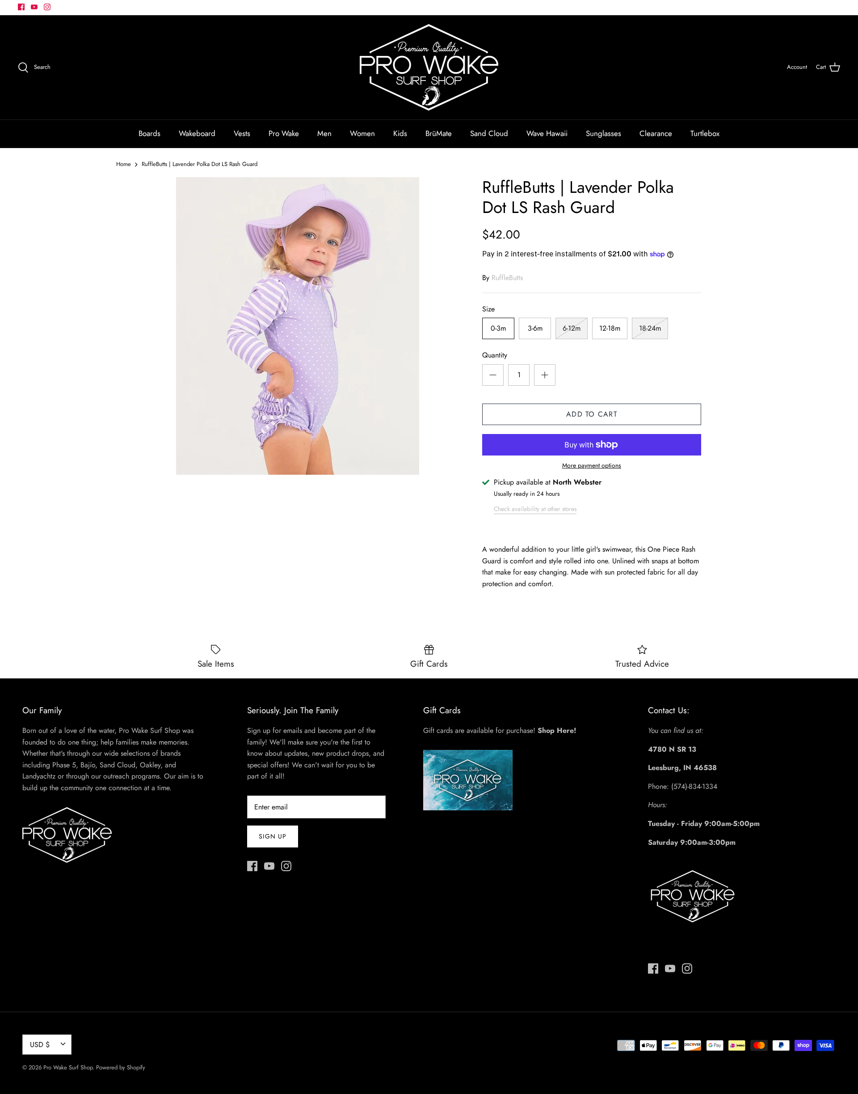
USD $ (40, 1044)
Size (488, 309)
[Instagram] (47, 7)
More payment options (591, 465)
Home (123, 164)
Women (362, 133)
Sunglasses (603, 133)
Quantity (494, 355)
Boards (149, 133)
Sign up (272, 836)
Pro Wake (284, 133)
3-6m (535, 328)
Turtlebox (704, 133)
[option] (297, 326)
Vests (242, 133)
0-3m (498, 328)
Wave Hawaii (547, 133)
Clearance (655, 133)
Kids (400, 133)
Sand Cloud (489, 133)
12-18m (609, 328)
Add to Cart (591, 414)
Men (324, 133)
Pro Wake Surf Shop (68, 1067)
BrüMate (438, 133)
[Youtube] (34, 7)
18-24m (650, 328)
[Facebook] (21, 7)
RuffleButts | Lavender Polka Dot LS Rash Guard (199, 164)
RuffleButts (507, 277)
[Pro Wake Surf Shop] (429, 67)
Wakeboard (197, 133)
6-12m (571, 328)
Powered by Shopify (120, 1067)
